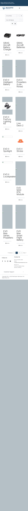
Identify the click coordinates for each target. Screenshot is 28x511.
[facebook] (2, 261)
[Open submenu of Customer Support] (23, 271)
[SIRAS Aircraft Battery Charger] (7, 35)
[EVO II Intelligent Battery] (7, 68)
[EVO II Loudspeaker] (7, 166)
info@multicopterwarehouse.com (20, 262)
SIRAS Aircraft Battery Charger (7, 46)
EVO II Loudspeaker (9, 175)
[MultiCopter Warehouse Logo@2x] (7, 7)
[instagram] (7, 261)
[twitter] (5, 261)
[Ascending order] (21, 15)
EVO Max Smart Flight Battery (20, 235)
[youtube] (10, 261)
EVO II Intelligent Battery (7, 82)
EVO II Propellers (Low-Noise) (21, 83)
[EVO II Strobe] (21, 141)
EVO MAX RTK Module (20, 191)
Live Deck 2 (20, 124)
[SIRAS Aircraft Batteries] (21, 35)
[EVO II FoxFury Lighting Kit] (7, 106)
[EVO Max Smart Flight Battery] (21, 217)
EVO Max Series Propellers (8, 234)
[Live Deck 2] (21, 109)
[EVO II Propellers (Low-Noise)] (21, 68)
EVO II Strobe (20, 150)
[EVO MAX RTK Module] (21, 173)
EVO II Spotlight (7, 150)
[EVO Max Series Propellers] (7, 217)
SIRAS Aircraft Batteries (21, 45)
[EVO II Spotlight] (7, 141)
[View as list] (15, 23)
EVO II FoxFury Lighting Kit (7, 120)
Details (7, 54)
